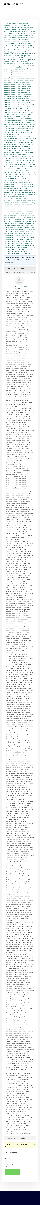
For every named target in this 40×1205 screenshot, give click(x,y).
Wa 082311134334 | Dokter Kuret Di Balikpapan (19, 235)
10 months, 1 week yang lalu (20, 259)
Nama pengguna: (11, 1152)
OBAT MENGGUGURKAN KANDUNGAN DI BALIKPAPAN (16, 179)
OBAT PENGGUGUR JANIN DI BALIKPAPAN (18, 185)
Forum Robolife (12, 3)
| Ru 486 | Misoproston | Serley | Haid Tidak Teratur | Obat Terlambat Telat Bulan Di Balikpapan (19, 58)
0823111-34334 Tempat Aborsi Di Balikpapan (18, 80)
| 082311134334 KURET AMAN (25, 33)
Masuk (12, 1172)
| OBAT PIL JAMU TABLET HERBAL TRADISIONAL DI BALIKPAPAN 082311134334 (20, 54)
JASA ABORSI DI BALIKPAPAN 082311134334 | (19, 128)
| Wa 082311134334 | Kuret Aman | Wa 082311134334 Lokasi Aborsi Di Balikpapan (19, 64)
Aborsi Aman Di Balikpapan (21, 112)
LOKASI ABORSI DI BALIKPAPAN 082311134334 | (19, 162)
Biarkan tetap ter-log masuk (13, 1166)
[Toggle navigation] (34, 5)
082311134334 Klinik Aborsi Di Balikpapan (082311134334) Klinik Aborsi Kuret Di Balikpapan (19, 100)
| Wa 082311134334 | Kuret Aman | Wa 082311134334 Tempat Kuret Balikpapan (19, 68)
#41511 (33, 272)
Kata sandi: (9, 1158)
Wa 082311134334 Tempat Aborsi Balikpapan (18, 247)
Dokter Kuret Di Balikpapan (25, 126)
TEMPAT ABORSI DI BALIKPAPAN (24, 209)
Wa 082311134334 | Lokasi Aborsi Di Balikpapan (19, 237)
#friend (14, 29)
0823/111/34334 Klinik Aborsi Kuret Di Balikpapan (19, 78)
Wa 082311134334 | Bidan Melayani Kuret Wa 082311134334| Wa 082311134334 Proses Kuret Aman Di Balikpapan (20, 231)
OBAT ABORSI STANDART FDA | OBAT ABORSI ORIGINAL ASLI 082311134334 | (20, 171)
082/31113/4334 (17, 74)
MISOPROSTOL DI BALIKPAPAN (14, 164)
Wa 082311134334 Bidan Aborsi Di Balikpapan (18, 239)
